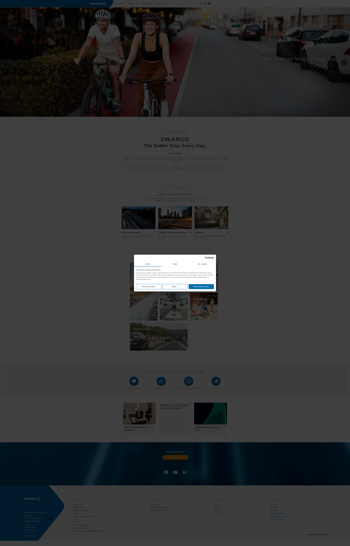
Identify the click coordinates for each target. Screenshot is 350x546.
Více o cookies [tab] (202, 264)
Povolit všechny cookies (201, 286)
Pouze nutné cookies (148, 286)
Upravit (174, 286)
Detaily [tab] (175, 264)
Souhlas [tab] (147, 264)
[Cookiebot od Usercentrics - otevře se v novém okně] (206, 258)
